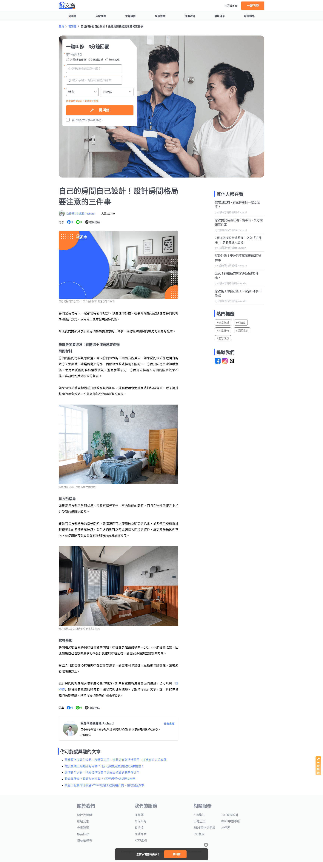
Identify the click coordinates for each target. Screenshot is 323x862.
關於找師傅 (84, 815)
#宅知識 (240, 322)
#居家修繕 (223, 322)
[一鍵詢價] (318, 774)
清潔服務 (114, 59)
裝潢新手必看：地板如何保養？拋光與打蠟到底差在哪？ (102, 772)
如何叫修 (141, 821)
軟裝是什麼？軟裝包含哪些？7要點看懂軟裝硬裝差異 (100, 779)
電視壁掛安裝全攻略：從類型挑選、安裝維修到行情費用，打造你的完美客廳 (115, 759)
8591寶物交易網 (204, 827)
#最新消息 (223, 338)
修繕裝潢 (98, 59)
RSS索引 (141, 840)
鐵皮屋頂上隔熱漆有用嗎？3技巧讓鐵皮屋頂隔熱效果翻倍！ (104, 766)
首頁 (61, 26)
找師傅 (139, 815)
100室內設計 (229, 815)
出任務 (225, 827)
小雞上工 (200, 821)
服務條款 (83, 834)
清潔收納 (190, 16)
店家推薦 (101, 16)
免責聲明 (83, 827)
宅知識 (72, 16)
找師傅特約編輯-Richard (80, 213)
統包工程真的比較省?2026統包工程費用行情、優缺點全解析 (105, 785)
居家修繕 (160, 16)
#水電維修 (223, 330)
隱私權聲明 (84, 840)
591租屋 (199, 834)
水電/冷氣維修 (78, 59)
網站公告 (83, 821)
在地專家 (141, 834)
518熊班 (199, 815)
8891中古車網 (230, 821)
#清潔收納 (242, 330)
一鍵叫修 (253, 5)
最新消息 (219, 16)
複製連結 (94, 222)
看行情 (139, 827)
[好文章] (67, 5)
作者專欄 (169, 723)
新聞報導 (249, 16)
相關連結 (86, 734)
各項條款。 (96, 120)
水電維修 (130, 16)
